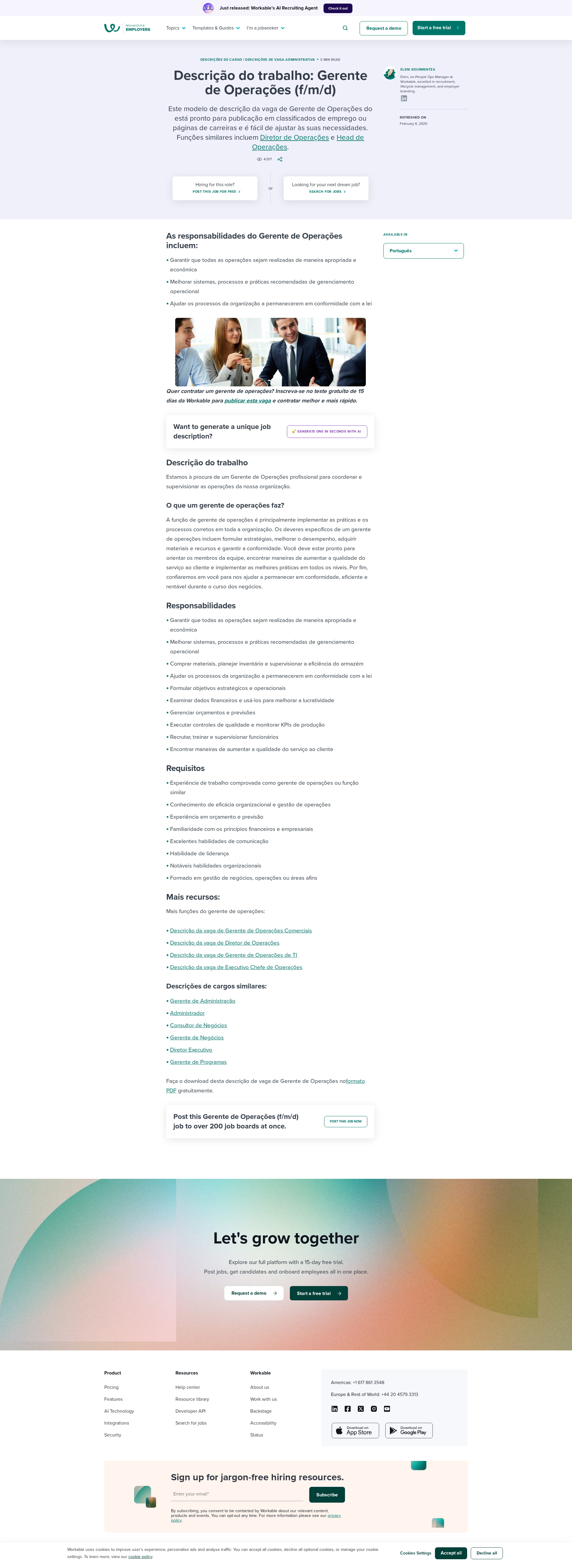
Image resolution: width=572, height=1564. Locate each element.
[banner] (270, 431)
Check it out (338, 8)
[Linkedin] (404, 98)
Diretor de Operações (294, 137)
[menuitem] (174, 28)
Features (113, 1399)
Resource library (192, 1399)
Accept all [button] (451, 1553)
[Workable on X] (373, 1411)
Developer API (190, 1411)
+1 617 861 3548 (368, 1383)
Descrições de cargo (221, 60)
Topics (172, 28)
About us (259, 1387)
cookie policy (140, 1556)
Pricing (111, 1387)
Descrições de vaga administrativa (280, 60)
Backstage (261, 1411)
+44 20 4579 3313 (399, 1394)
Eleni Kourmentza (417, 69)
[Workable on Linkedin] (334, 1411)
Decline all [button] (487, 1553)
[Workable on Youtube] (360, 1411)
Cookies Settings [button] (415, 1553)
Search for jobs (190, 1423)
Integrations (116, 1423)
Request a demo (383, 28)
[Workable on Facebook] (347, 1411)
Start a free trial (434, 28)
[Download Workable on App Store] (355, 1430)
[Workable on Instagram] (387, 1411)
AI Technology (119, 1411)
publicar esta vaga (247, 400)
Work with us (263, 1399)
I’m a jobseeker (262, 28)
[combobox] (346, 28)
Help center (187, 1387)
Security (112, 1435)
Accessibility (263, 1423)
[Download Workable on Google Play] (408, 1430)
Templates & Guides (213, 28)
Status (256, 1435)
